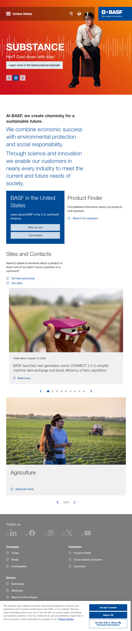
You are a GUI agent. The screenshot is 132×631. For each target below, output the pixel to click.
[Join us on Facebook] (30, 535)
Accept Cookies (108, 607)
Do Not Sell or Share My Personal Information (108, 623)
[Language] (79, 13)
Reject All (108, 615)
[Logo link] (112, 14)
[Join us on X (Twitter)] (67, 535)
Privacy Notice (66, 619)
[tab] (48, 391)
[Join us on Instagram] (49, 535)
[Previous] (9, 78)
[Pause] (16, 78)
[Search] (71, 13)
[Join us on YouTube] (86, 535)
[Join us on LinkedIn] (11, 535)
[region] (65, 615)
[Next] (22, 78)
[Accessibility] (88, 13)
